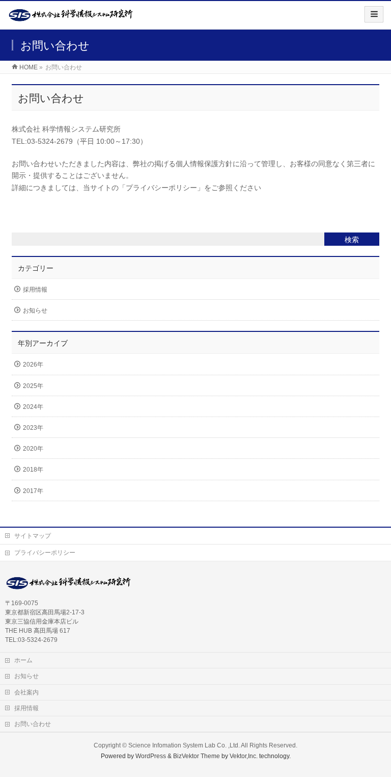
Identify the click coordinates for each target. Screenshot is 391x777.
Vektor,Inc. (244, 756)
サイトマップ (32, 535)
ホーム (23, 660)
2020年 (33, 448)
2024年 (33, 406)
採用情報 (35, 289)
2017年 (33, 491)
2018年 (33, 469)
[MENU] (374, 14)
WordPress (150, 756)
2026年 (33, 364)
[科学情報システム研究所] (71, 18)
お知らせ (35, 310)
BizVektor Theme (196, 756)
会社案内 (26, 692)
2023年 (33, 427)
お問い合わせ (32, 724)
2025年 (33, 386)
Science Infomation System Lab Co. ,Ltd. (184, 745)
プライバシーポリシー (44, 552)
